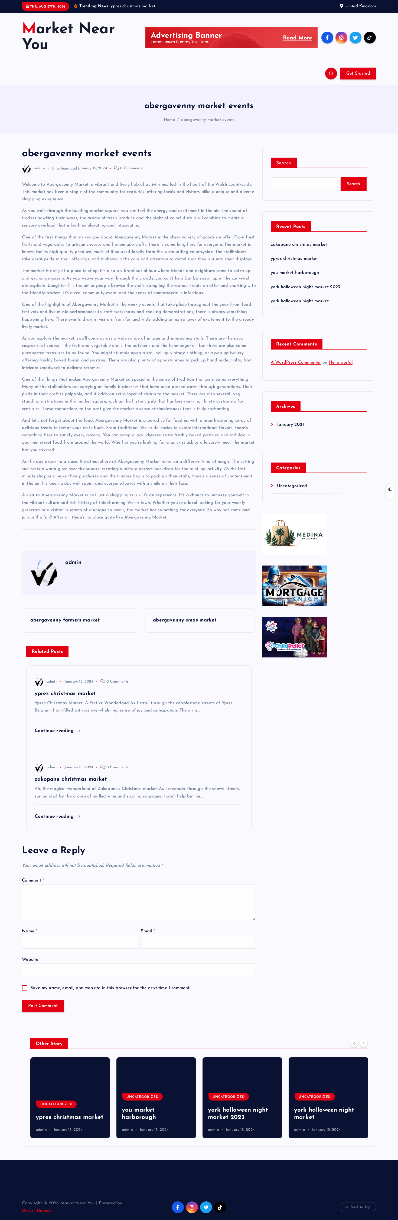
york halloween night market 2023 (305, 287)
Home (169, 120)
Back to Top (360, 1207)
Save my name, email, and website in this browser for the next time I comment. (110, 988)
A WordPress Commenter (296, 362)
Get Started (358, 73)
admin (39, 168)
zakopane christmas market (299, 244)
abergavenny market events (207, 120)
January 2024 (291, 425)
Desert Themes (36, 1211)
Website (30, 960)
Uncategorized (64, 168)
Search (283, 163)
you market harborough (295, 273)
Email (148, 931)
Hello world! (341, 362)
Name (29, 931)
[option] (70, 1097)
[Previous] (354, 1043)
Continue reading (55, 731)
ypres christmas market (294, 259)
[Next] (364, 1043)
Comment (33, 880)
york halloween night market (300, 301)
